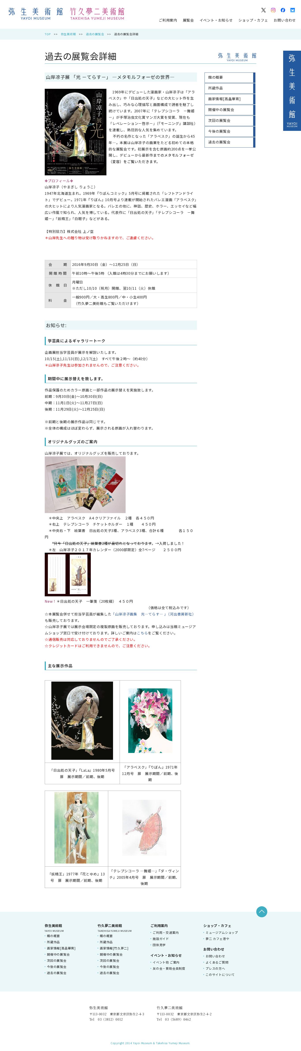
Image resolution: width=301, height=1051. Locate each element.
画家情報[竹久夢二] (114, 948)
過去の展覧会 (95, 34)
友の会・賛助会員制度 (169, 968)
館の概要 (53, 936)
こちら (142, 633)
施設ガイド (161, 938)
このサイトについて (220, 974)
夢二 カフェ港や (217, 938)
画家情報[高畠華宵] (61, 948)
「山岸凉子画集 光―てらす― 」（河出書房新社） (153, 614)
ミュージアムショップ (222, 932)
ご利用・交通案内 (166, 932)
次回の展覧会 (57, 960)
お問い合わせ (285, 20)
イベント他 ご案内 (166, 962)
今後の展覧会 (57, 966)
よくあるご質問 (217, 962)
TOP (48, 34)
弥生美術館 (68, 34)
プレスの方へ (215, 968)
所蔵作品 (53, 942)
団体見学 (159, 945)
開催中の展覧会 (58, 954)
